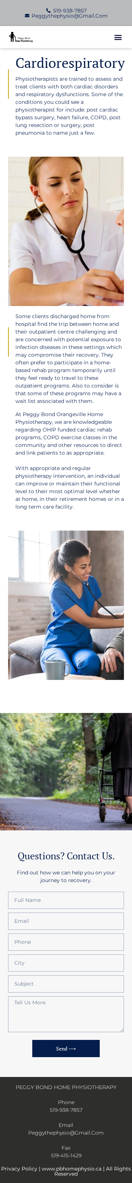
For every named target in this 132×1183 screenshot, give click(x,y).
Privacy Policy (19, 1168)
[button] (118, 37)
